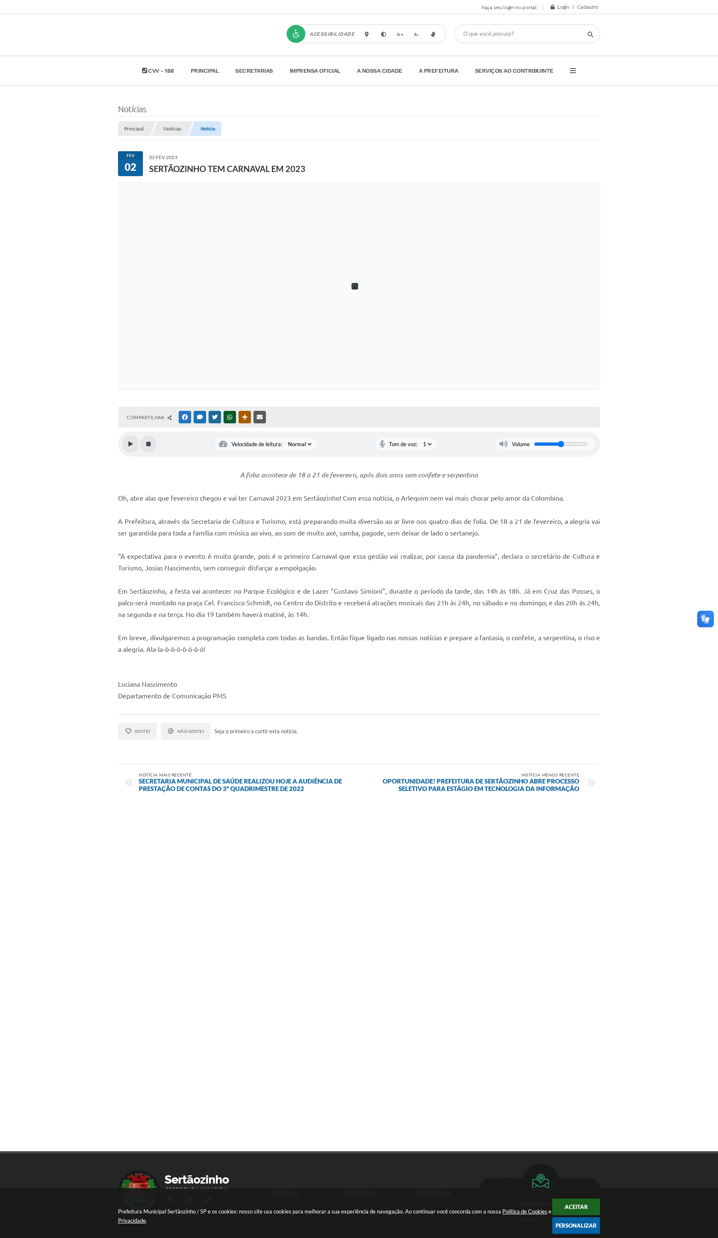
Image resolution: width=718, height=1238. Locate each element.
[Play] (130, 444)
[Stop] (148, 444)
